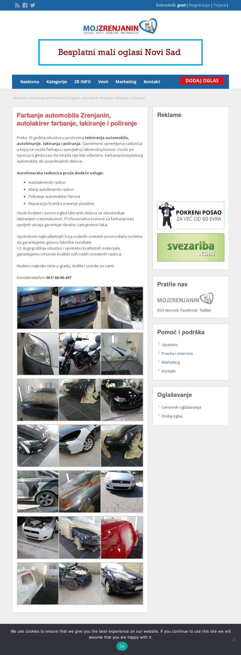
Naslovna (29, 81)
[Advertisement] (190, 164)
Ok (122, 646)
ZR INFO (82, 81)
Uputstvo (170, 344)
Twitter (206, 310)
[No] (234, 639)
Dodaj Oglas (202, 80)
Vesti (103, 81)
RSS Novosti (168, 310)
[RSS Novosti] (16, 4)
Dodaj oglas (172, 416)
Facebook (189, 310)
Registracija (199, 5)
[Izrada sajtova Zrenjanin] (190, 227)
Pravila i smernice (177, 353)
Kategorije (56, 81)
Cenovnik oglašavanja (181, 407)
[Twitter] (32, 4)
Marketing (126, 81)
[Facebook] (24, 4)
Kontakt (152, 81)
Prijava (220, 5)
